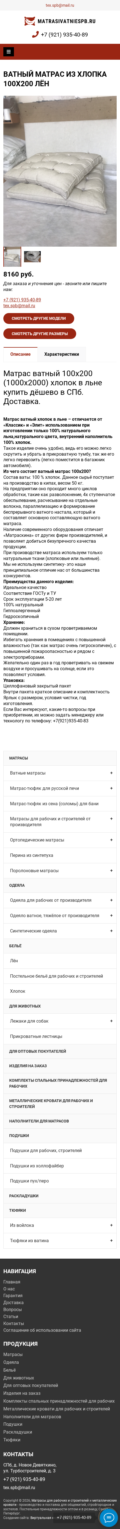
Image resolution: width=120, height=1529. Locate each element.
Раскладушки (24, 1196)
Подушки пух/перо (29, 1181)
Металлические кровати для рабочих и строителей (51, 1103)
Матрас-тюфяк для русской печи (44, 788)
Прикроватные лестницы (36, 1036)
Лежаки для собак (29, 1021)
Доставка (13, 1302)
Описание (20, 354)
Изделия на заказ (28, 1066)
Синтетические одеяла (33, 931)
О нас (9, 1289)
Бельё (15, 946)
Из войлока (22, 1225)
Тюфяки (17, 1210)
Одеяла (17, 885)
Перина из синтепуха (31, 855)
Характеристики (61, 354)
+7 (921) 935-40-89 (64, 34)
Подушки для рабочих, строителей (46, 1150)
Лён (14, 960)
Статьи (10, 1316)
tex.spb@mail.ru (60, 5)
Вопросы (12, 1309)
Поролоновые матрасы (34, 870)
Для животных (25, 1006)
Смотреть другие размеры (40, 333)
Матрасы (18, 758)
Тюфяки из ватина (29, 1240)
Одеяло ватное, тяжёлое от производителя (54, 915)
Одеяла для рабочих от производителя (51, 900)
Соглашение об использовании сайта (42, 1330)
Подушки (19, 1135)
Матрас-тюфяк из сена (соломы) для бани (54, 803)
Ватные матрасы (27, 773)
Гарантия (13, 1295)
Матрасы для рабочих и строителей (60, 1500)
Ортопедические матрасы (37, 840)
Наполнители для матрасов (39, 1121)
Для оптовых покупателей (37, 1051)
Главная (11, 1282)
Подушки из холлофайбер (37, 1166)
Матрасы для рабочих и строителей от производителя (50, 821)
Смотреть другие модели (39, 318)
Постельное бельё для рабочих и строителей (56, 976)
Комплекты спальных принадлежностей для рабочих (58, 1083)
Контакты (13, 1323)
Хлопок (17, 991)
